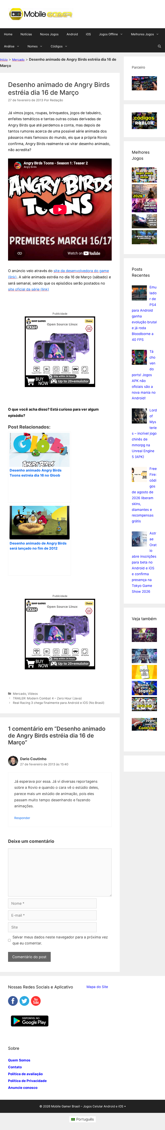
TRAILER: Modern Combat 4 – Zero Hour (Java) (47, 698)
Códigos (57, 46)
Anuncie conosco (22, 1088)
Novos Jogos (49, 34)
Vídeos (33, 694)
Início (4, 60)
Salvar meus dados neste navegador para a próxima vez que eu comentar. (60, 940)
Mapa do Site (97, 987)
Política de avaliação (25, 1074)
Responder (22, 818)
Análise (9, 46)
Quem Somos (19, 1060)
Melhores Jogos (142, 34)
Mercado (18, 60)
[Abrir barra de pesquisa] (159, 46)
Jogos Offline (108, 34)
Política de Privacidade (27, 1081)
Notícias (26, 34)
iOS (88, 34)
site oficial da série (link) (28, 289)
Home (8, 34)
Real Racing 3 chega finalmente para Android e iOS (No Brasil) (58, 703)
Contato (15, 1067)
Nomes (33, 46)
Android (72, 34)
